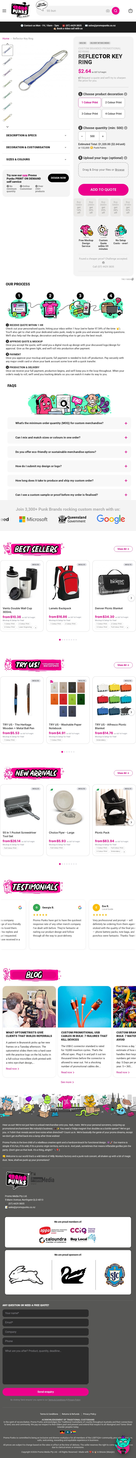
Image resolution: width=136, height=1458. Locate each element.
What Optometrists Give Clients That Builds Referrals (29, 1034)
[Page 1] (60, 640)
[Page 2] (62, 639)
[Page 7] (73, 639)
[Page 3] (64, 639)
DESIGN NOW (58, 177)
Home (5, 38)
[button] (103, 79)
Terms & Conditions (57, 1400)
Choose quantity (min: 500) (103, 128)
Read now (11, 1068)
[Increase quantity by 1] (102, 136)
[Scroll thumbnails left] (7, 44)
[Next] (131, 598)
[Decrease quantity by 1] (81, 136)
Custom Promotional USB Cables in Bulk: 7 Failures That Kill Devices (84, 1036)
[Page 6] (71, 639)
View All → (123, 548)
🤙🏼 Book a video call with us (68, 28)
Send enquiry (45, 1391)
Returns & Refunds (70, 1414)
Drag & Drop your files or (103, 169)
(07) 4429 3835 (74, 25)
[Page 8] (76, 639)
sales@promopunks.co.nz (102, 25)
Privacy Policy (74, 1400)
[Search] (115, 11)
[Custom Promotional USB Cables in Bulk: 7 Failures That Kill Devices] (84, 1006)
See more (67, 1082)
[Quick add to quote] (39, 628)
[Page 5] (69, 639)
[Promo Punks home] (20, 10)
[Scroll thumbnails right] (7, 127)
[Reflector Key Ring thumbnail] (7, 50)
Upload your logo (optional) (103, 158)
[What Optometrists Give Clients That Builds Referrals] (29, 1006)
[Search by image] (108, 11)
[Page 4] (67, 639)
